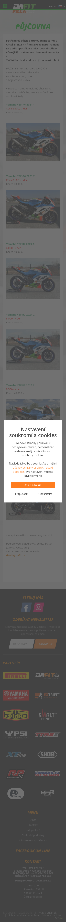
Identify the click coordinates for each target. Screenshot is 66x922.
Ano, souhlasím (33, 485)
